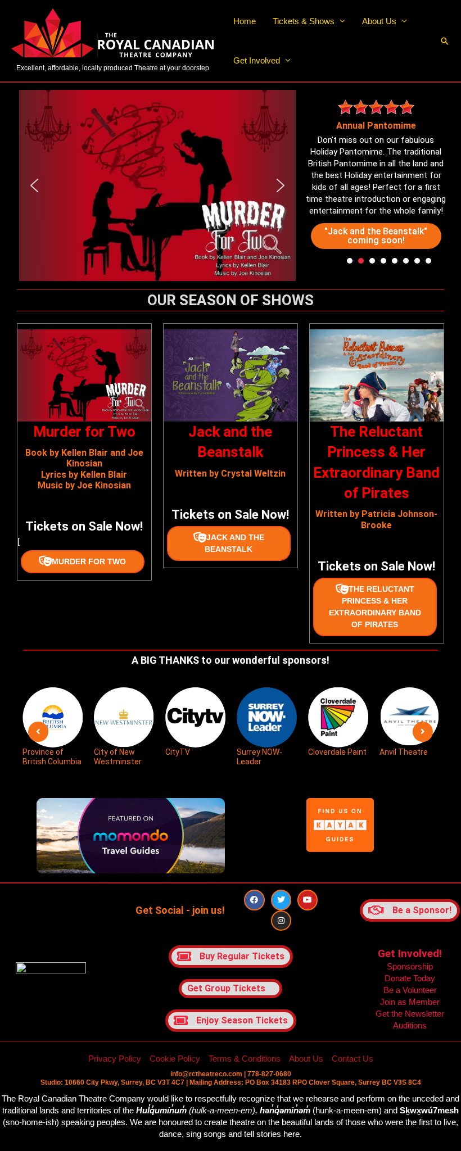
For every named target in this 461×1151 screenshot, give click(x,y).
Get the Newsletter (410, 1013)
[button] (445, 41)
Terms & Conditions (245, 1058)
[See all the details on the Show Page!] (82, 561)
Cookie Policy (175, 1058)
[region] (157, 185)
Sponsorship (410, 966)
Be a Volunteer (410, 990)
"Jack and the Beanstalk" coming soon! (375, 236)
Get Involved (256, 60)
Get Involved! (410, 953)
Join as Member (410, 1002)
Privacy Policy (114, 1058)
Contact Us (352, 1058)
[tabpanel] (376, 173)
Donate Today (410, 978)
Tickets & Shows (304, 21)
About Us (379, 21)
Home (244, 21)
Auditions (410, 1025)
